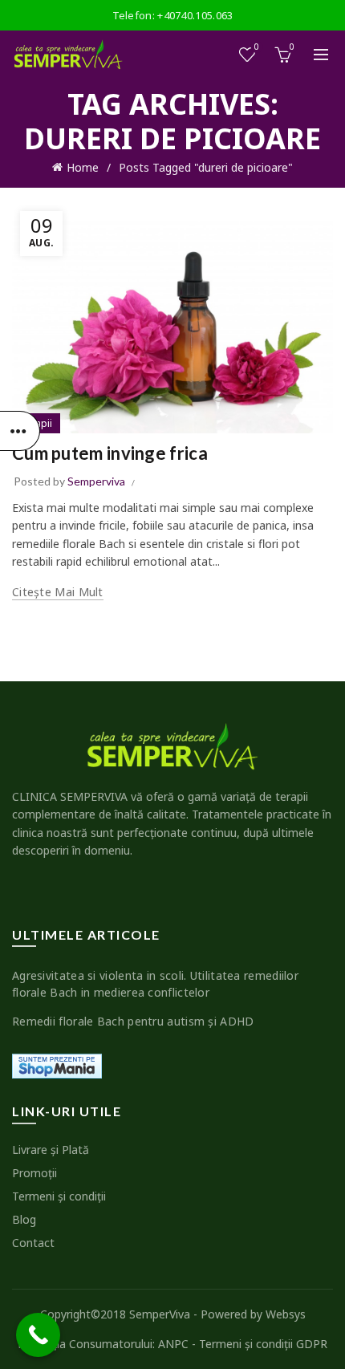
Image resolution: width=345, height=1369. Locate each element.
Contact (33, 1242)
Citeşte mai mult (58, 592)
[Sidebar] (20, 431)
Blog (24, 1219)
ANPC (173, 1343)
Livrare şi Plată (50, 1149)
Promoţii (34, 1172)
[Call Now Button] (38, 1335)
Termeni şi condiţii (59, 1196)
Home (83, 167)
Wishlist (256, 47)
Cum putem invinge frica (110, 453)
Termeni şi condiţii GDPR (263, 1343)
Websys (286, 1314)
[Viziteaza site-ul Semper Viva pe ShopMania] (57, 1065)
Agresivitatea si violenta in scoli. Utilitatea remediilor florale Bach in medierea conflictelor (155, 984)
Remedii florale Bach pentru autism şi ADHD (133, 1021)
